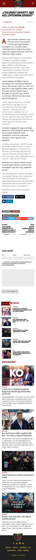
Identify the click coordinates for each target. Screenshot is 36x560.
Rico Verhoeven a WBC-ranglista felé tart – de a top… (21, 321)
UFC (13, 350)
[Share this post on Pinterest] (24, 218)
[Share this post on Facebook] (5, 218)
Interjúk (26, 550)
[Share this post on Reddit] (31, 218)
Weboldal (27, 255)
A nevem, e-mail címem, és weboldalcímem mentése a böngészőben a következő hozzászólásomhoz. (17, 263)
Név (3, 255)
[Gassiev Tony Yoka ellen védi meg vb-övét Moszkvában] (6, 343)
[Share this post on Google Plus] (18, 218)
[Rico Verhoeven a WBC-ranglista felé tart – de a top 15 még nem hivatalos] (6, 321)
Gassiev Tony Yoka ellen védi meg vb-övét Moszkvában (22, 341)
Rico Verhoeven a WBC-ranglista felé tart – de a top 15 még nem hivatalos (17, 434)
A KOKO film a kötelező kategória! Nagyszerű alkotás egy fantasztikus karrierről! (16, 391)
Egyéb (20, 550)
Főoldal (8, 547)
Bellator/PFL (11, 550)
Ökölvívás (15, 211)
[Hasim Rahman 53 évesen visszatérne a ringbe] (6, 332)
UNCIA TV (15, 547)
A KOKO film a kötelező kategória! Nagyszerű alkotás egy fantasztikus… (22, 310)
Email (15, 255)
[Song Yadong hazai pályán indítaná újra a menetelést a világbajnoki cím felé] (6, 354)
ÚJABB (32, 225)
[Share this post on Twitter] (11, 218)
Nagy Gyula (8, 22)
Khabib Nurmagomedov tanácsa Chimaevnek (28, 229)
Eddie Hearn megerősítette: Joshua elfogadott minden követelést (9, 229)
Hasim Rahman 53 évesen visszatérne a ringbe (20, 330)
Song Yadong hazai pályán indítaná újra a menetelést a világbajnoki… (22, 353)
